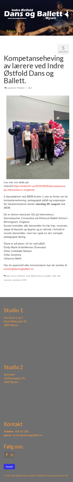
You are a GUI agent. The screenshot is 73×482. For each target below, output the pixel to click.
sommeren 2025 (20, 280)
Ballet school (10, 276)
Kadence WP (62, 476)
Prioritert (21, 88)
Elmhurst (21, 276)
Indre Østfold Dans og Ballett (38, 276)
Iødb (54, 276)
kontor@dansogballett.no (19, 268)
